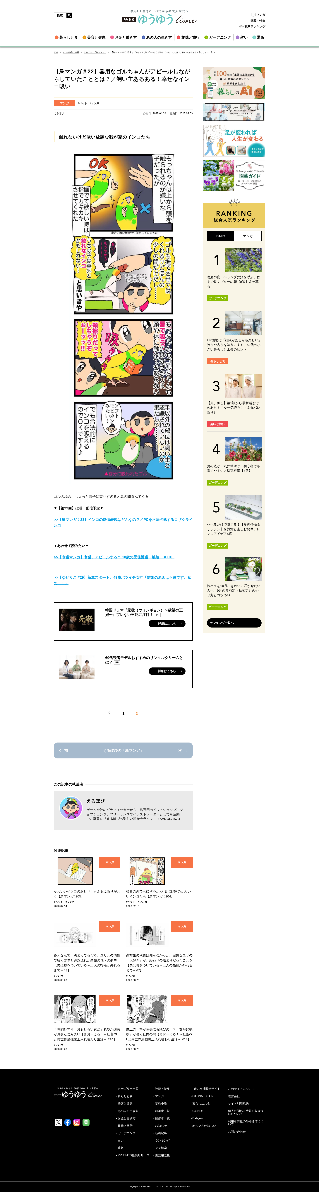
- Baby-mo (197, 1118)
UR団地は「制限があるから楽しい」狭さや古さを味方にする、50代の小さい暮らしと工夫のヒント (234, 344)
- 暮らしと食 (124, 1096)
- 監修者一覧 (161, 1118)
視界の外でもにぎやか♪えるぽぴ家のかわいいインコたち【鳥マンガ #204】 (158, 894)
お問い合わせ (237, 1131)
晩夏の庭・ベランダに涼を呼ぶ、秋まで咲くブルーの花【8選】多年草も (233, 281)
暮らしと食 (217, 361)
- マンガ (158, 1096)
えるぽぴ (96, 800)
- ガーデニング (126, 1133)
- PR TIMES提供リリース (133, 1155)
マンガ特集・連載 (71, 52)
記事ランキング (255, 26)
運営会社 (234, 1096)
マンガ (260, 14)
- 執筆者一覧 (161, 1111)
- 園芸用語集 (161, 1155)
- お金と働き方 (126, 1118)
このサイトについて (241, 1088)
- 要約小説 (160, 1103)
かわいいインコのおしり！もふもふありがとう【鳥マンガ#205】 (87, 894)
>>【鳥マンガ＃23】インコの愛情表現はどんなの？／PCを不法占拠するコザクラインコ (123, 522)
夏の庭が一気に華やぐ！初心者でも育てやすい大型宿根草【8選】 (233, 468)
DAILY (220, 236)
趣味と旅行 (217, 424)
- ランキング (161, 1140)
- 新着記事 (160, 1133)
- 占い (120, 1140)
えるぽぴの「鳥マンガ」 (95, 52)
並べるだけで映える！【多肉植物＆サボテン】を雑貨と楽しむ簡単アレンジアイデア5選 (233, 529)
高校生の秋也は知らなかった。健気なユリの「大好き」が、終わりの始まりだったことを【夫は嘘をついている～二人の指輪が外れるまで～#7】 (159, 962)
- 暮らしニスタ (200, 1103)
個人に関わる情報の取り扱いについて (245, 1112)
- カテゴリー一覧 (127, 1088)
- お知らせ (160, 1125)
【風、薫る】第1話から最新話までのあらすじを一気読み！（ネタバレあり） (233, 407)
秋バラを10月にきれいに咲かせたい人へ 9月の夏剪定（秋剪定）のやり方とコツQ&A (233, 590)
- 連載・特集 (161, 1088)
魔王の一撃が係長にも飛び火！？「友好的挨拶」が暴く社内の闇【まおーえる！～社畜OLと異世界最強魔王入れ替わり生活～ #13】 (159, 1034)
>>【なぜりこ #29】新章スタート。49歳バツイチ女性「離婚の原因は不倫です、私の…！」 (122, 580)
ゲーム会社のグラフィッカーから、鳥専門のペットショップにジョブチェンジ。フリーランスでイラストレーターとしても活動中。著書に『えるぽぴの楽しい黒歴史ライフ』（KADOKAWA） (135, 814)
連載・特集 (258, 20)
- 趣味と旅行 (124, 1125)
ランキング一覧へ (222, 622)
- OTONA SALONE (203, 1096)
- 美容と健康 (124, 1103)
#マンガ (94, 103)
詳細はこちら (167, 623)
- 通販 (120, 1148)
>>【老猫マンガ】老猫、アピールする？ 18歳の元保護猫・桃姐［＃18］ (114, 557)
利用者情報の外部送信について (245, 1123)
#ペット (82, 103)
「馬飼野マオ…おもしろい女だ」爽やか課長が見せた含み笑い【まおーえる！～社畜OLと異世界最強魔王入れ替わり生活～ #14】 (87, 1034)
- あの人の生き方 (127, 1111)
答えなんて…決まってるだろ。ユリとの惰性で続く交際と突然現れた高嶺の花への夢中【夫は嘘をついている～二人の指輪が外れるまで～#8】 (87, 962)
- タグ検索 (160, 1148)
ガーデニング (218, 298)
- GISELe (197, 1111)
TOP (56, 52)
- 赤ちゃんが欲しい (203, 1125)
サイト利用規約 (238, 1103)
